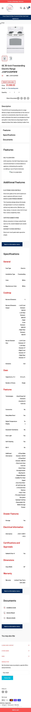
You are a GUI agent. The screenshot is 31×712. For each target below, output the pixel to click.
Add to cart (15, 710)
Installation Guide (11, 607)
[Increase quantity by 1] (19, 92)
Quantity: (4, 92)
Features (7, 130)
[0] (28, 8)
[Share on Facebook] (18, 98)
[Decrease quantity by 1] (10, 92)
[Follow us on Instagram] (6, 692)
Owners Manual (10, 612)
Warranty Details (10, 618)
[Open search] (21, 8)
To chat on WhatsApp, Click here (15, 1)
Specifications (9, 135)
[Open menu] (2, 8)
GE (2, 75)
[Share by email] (28, 98)
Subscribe (7, 678)
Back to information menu (12, 244)
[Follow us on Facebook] (3, 692)
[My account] (24, 8)
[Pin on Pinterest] (21, 98)
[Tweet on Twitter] (25, 98)
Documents (8, 139)
